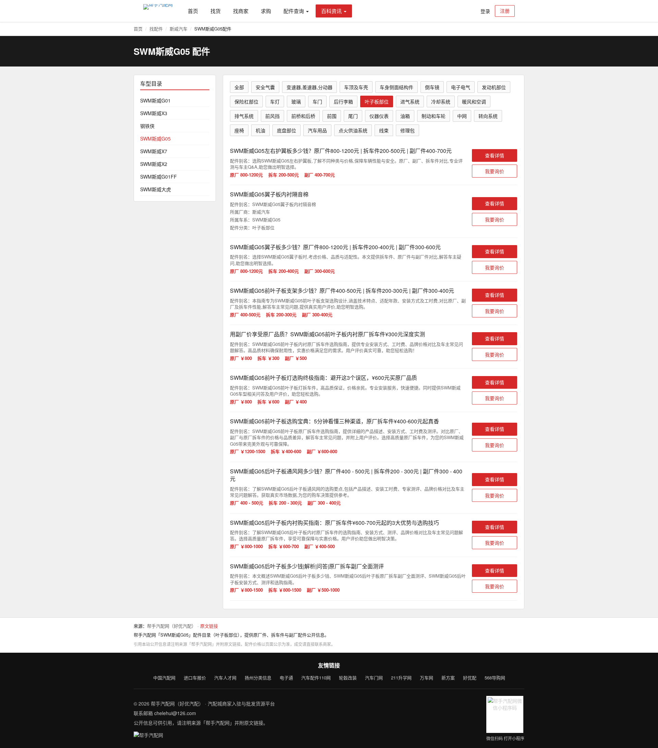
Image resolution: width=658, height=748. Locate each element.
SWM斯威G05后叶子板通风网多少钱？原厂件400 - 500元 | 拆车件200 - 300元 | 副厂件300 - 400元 (346, 475)
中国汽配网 (164, 677)
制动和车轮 (434, 115)
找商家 (240, 10)
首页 (193, 10)
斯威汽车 (178, 28)
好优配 (469, 677)
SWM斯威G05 (155, 138)
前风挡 (272, 115)
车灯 (275, 101)
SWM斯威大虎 (155, 189)
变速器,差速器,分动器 (309, 87)
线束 (384, 130)
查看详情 (494, 155)
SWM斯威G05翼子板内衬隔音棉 (269, 194)
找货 (215, 10)
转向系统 (488, 115)
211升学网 (401, 677)
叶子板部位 (377, 101)
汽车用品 (317, 130)
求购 (266, 10)
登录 (485, 11)
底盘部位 (286, 130)
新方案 (448, 677)
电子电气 (460, 87)
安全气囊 (265, 87)
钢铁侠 (147, 125)
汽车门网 (374, 677)
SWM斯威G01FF (158, 176)
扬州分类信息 (258, 677)
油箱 (405, 115)
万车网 (426, 677)
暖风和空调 (474, 101)
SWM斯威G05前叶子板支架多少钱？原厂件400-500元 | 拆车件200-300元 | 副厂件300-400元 (342, 290)
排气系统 (244, 115)
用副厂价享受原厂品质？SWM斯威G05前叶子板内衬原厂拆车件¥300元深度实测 (327, 334)
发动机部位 (494, 87)
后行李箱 (343, 101)
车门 (317, 101)
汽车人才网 (225, 677)
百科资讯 (331, 10)
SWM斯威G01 (155, 100)
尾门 (353, 115)
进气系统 (409, 101)
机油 (260, 130)
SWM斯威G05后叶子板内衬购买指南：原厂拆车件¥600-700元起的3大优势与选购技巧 (334, 523)
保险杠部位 (246, 101)
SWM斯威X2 (153, 163)
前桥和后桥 (303, 115)
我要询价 (494, 171)
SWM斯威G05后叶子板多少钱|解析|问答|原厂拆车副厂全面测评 (307, 566)
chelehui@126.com (175, 713)
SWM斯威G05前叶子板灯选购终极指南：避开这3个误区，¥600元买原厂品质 (323, 378)
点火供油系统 (353, 130)
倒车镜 (432, 87)
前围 (332, 115)
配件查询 (293, 10)
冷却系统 (440, 101)
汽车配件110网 (316, 677)
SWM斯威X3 (153, 113)
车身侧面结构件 (396, 87)
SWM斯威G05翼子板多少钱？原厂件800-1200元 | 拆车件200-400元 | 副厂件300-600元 (335, 247)
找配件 (156, 28)
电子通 (286, 677)
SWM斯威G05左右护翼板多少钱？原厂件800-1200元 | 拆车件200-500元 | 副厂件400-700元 (341, 151)
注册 (505, 10)
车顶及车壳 (356, 87)
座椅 (239, 130)
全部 (239, 87)
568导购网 (495, 677)
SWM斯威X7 (153, 151)
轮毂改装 (348, 677)
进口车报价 (195, 677)
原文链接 (209, 626)
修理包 (407, 130)
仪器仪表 (379, 115)
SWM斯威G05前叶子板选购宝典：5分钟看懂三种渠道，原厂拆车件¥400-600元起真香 (334, 421)
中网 (462, 115)
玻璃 (296, 101)
